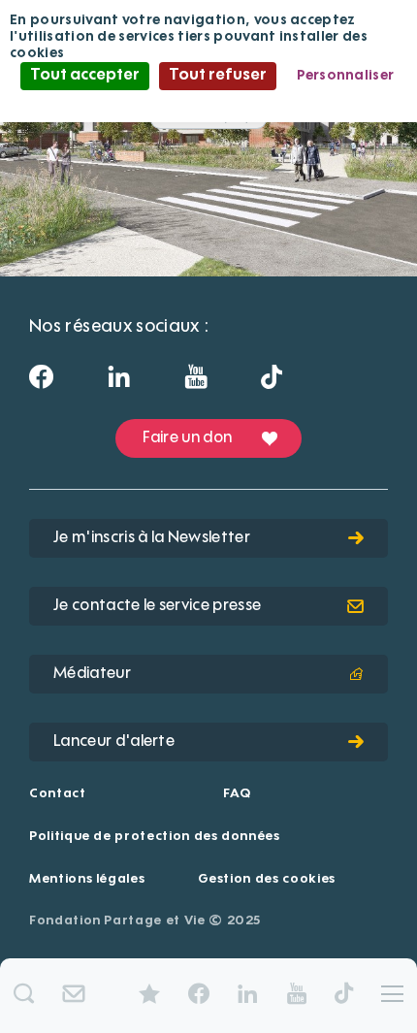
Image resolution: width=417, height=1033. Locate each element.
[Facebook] (41, 383)
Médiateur (92, 674)
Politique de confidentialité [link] (208, 103)
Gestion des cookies (267, 879)
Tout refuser (218, 75)
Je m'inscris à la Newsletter (151, 538)
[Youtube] (195, 383)
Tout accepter (85, 75)
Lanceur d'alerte (114, 742)
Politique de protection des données (154, 836)
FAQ (236, 794)
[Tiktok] (271, 382)
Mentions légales (86, 879)
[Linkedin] (119, 383)
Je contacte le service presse (157, 606)
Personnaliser (346, 75)
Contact (57, 794)
